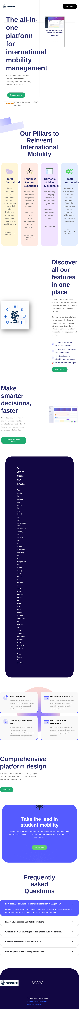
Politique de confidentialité (37, 1001)
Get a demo (70, 6)
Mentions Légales (34, 1004)
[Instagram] (42, 982)
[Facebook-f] (33, 982)
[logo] (9, 6)
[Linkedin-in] (37, 982)
